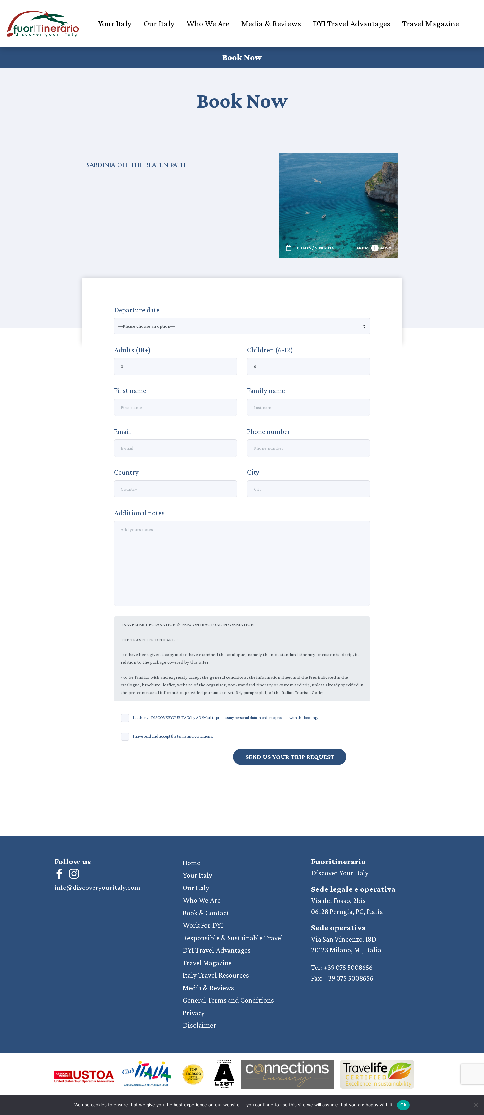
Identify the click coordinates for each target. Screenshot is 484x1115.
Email (122, 431)
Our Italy (159, 23)
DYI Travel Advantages (351, 23)
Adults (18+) (132, 350)
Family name (266, 390)
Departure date (137, 310)
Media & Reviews (271, 23)
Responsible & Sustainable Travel (233, 938)
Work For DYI (203, 925)
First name (130, 390)
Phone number (269, 431)
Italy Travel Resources (216, 975)
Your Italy (115, 23)
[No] (475, 1105)
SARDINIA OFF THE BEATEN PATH (136, 165)
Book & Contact (206, 913)
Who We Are (207, 23)
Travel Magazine (430, 23)
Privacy (194, 1013)
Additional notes (139, 513)
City (253, 472)
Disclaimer (199, 1025)
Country (126, 472)
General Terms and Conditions (228, 1000)
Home (191, 863)
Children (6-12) (270, 350)
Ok (403, 1104)
